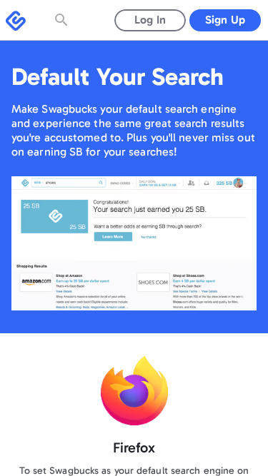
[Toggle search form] (63, 20)
